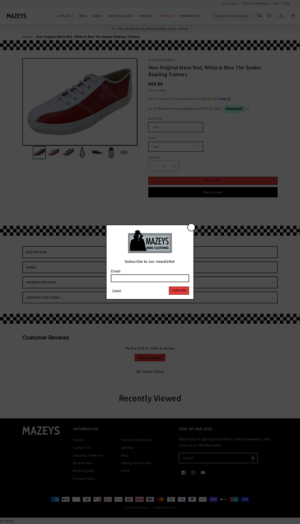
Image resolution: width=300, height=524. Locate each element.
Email (116, 271)
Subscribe (179, 290)
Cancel (116, 290)
